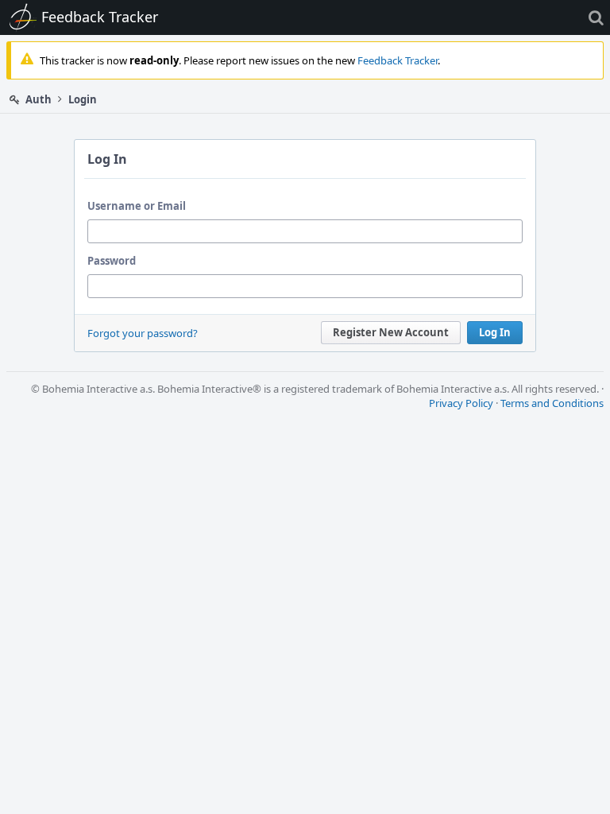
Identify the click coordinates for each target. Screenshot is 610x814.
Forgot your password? (142, 333)
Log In (495, 332)
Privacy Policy (461, 403)
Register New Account (391, 332)
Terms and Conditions (552, 403)
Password (111, 261)
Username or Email (136, 206)
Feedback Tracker (397, 60)
